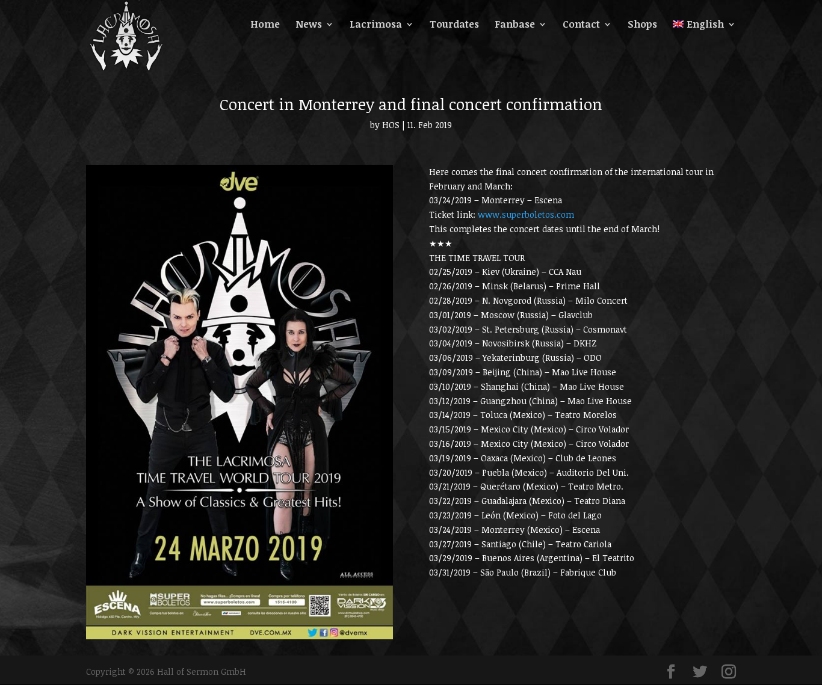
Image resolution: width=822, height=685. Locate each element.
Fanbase (515, 25)
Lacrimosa (376, 25)
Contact (581, 25)
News (308, 25)
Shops (642, 25)
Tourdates (454, 25)
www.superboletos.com (526, 214)
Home (265, 25)
